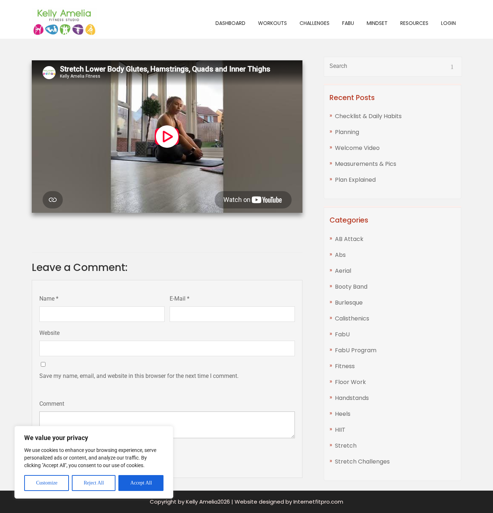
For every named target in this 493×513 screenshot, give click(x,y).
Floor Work (350, 382)
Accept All (141, 483)
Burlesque (349, 302)
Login (448, 23)
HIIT (340, 430)
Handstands (352, 398)
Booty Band (351, 287)
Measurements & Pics (365, 164)
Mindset (377, 23)
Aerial (343, 271)
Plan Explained (355, 180)
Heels (342, 414)
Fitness (345, 366)
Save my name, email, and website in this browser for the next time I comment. (139, 375)
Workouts (272, 23)
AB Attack (349, 239)
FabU (348, 23)
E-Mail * (179, 298)
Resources (414, 23)
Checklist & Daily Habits (368, 116)
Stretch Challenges (362, 461)
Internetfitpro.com (318, 501)
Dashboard (230, 23)
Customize (46, 483)
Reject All (94, 483)
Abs (340, 255)
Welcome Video (357, 148)
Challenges (315, 23)
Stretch (346, 445)
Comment (51, 403)
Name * (48, 298)
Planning (347, 132)
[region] (93, 462)
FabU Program (355, 350)
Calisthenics (352, 318)
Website (49, 332)
